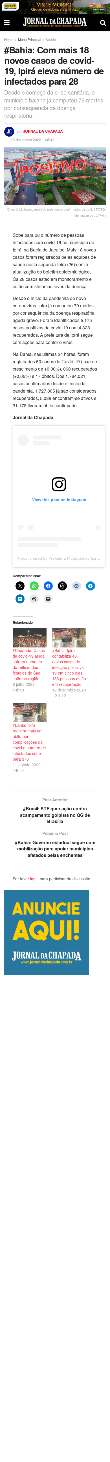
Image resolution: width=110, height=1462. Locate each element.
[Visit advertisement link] (55, 7)
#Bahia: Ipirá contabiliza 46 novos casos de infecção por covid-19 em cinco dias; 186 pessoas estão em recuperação (69, 667)
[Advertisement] (55, 1218)
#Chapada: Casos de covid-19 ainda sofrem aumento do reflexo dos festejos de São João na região (29, 664)
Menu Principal (29, 39)
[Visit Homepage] (55, 22)
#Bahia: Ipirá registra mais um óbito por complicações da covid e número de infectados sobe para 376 (29, 742)
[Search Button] (103, 22)
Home (9, 39)
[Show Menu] (7, 22)
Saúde (51, 39)
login (34, 878)
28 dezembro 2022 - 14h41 (32, 139)
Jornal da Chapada (43, 131)
